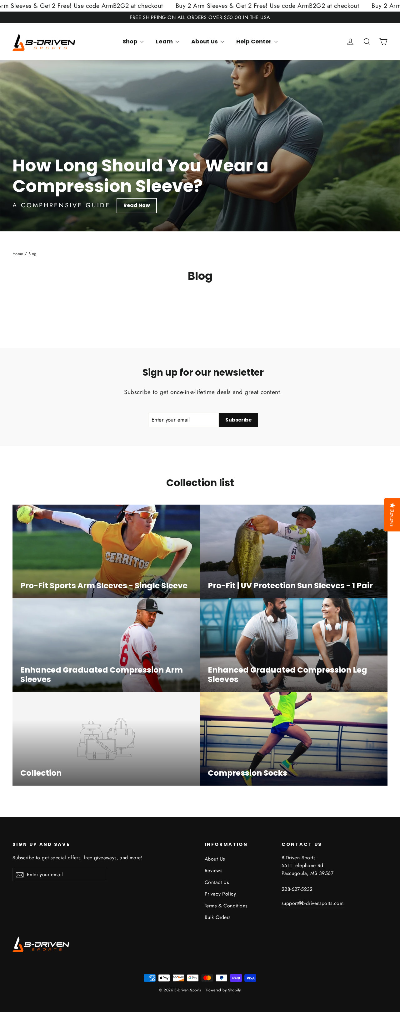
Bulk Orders (218, 917)
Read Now (136, 205)
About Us (205, 41)
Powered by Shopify (223, 990)
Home (17, 254)
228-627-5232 (297, 889)
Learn (165, 41)
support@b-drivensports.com (312, 903)
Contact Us (217, 882)
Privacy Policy (220, 893)
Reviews (213, 870)
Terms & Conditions (226, 905)
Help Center (254, 41)
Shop (130, 41)
